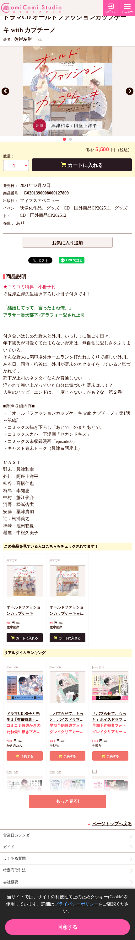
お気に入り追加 (67, 243)
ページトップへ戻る (112, 823)
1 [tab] (64, 139)
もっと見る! (67, 801)
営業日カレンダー (18, 835)
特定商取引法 (14, 870)
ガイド (8, 847)
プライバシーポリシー (76, 904)
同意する (67, 927)
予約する (27, 756)
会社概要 (10, 882)
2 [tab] (70, 139)
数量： (8, 156)
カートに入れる (85, 165)
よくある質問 (14, 858)
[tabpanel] (67, 91)
